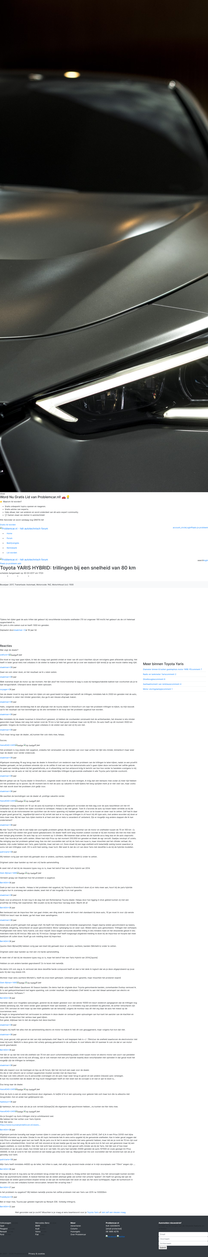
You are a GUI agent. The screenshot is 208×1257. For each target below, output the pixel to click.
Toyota (23, 576)
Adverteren (76, 1226)
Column (74, 1228)
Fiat (37, 1234)
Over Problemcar (78, 1234)
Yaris (33, 576)
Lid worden (12, 552)
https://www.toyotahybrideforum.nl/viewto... (20, 1125)
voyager (5, 689)
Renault (3, 1231)
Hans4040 (7, 745)
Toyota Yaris (93, 1212)
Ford (2, 1234)
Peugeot (4, 1228)
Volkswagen (6, 1223)
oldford (4, 655)
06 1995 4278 (112, 1231)
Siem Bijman (8, 873)
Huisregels (75, 1231)
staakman (5, 667)
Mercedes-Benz (42, 1223)
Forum (9, 538)
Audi (37, 1228)
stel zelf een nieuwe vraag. (114, 1212)
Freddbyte (6, 1197)
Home (9, 533)
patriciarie (6, 852)
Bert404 (5, 882)
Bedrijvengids (13, 543)
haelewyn (5, 1102)
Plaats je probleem (199, 527)
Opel (2, 1226)
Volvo (38, 1231)
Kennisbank (12, 548)
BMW (38, 1226)
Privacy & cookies (37, 1253)
